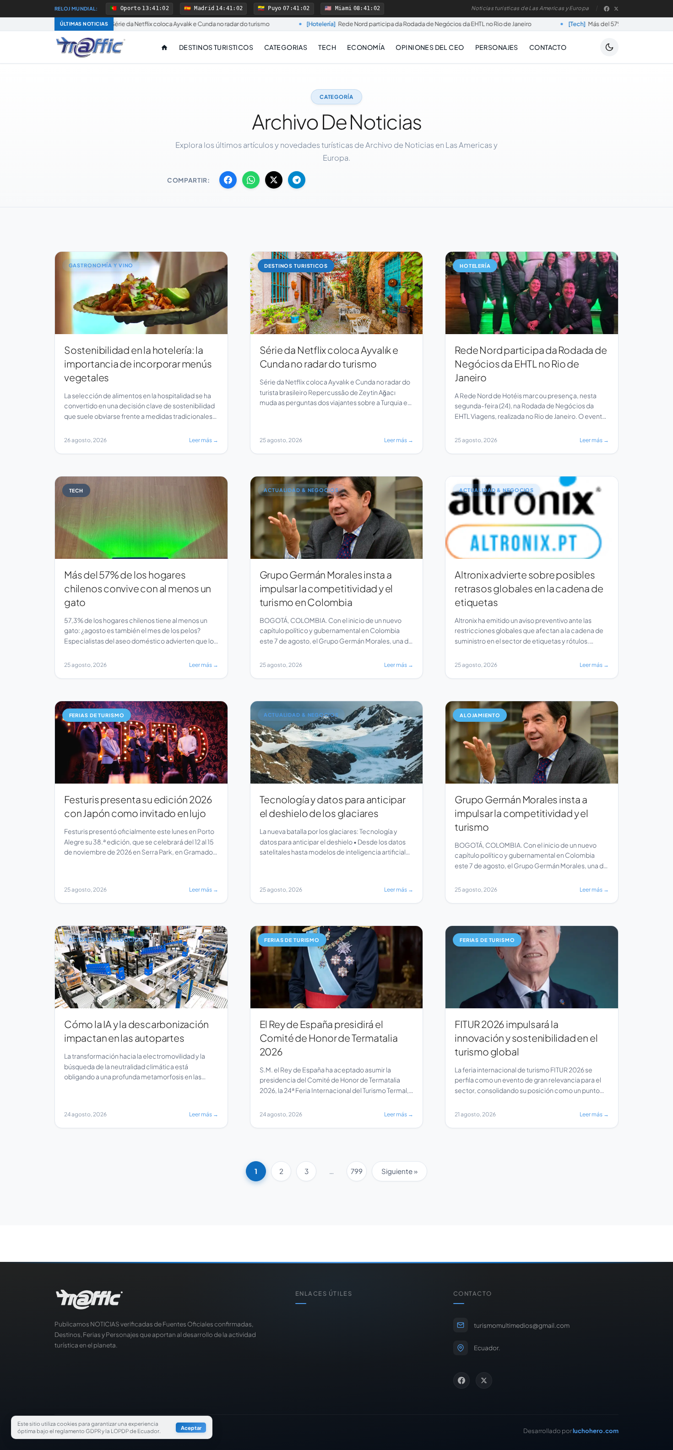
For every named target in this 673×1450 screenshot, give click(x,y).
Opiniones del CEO (430, 47)
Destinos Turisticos (216, 47)
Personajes (496, 47)
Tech (327, 47)
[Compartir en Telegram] (296, 180)
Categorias (285, 47)
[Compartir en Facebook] (228, 180)
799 (357, 1171)
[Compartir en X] (273, 180)
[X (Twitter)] (616, 8)
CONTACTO (547, 47)
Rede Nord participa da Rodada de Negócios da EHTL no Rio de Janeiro (310, 23)
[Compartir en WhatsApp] (251, 180)
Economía (366, 47)
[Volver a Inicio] (90, 47)
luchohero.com (596, 1430)
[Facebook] (606, 8)
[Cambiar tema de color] (609, 47)
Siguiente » (399, 1171)
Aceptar (191, 1427)
